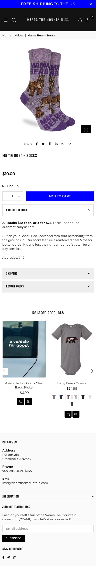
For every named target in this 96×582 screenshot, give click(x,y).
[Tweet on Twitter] (43, 143)
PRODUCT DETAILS (16, 210)
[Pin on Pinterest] (50, 143)
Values (19, 35)
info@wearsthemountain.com (25, 483)
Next (92, 371)
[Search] (14, 19)
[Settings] (80, 19)
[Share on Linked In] (56, 143)
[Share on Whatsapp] (63, 143)
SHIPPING (11, 273)
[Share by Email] (69, 143)
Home (6, 35)
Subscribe (13, 538)
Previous (4, 371)
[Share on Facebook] (37, 143)
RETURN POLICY (15, 286)
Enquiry (13, 186)
